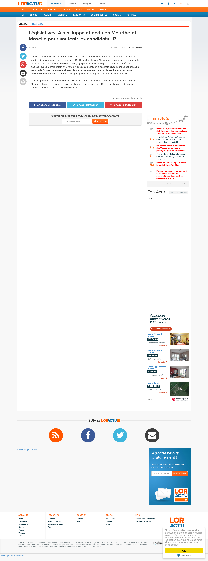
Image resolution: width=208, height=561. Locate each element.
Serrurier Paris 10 (143, 521)
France (103, 10)
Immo (102, 3)
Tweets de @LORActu (27, 449)
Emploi (87, 3)
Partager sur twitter (86, 104)
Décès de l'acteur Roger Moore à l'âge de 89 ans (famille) (171, 164)
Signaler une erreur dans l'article (127, 98)
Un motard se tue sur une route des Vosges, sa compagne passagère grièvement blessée (170, 148)
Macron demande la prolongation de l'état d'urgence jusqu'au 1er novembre (170, 156)
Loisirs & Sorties (99, 15)
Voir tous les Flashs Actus (177, 184)
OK (184, 550)
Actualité (55, 3)
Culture (47, 15)
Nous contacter (54, 521)
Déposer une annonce (160, 329)
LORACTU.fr (24, 24)
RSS (108, 524)
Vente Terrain (154, 383)
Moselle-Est (53, 10)
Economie (62, 15)
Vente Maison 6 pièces (155, 335)
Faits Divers (79, 15)
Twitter (109, 521)
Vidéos (80, 519)
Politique (131, 15)
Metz (24, 10)
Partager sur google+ (124, 104)
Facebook (110, 519)
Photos (80, 521)
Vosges (90, 10)
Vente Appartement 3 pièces (158, 367)
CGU (50, 527)
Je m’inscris (101, 121)
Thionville (37, 10)
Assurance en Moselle (145, 519)
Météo (72, 3)
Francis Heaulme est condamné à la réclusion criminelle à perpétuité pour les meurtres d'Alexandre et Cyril (171, 174)
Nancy (67, 10)
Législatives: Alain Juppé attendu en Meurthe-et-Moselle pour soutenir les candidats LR (170, 139)
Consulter (162, 346)
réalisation (161, 542)
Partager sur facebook (48, 104)
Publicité (51, 519)
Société (117, 15)
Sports (33, 15)
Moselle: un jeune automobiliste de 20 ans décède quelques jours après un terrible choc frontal (171, 131)
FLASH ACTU (37, 24)
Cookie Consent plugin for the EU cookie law (184, 555)
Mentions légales (55, 524)
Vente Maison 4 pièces (155, 351)
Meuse (79, 10)
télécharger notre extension (12, 555)
